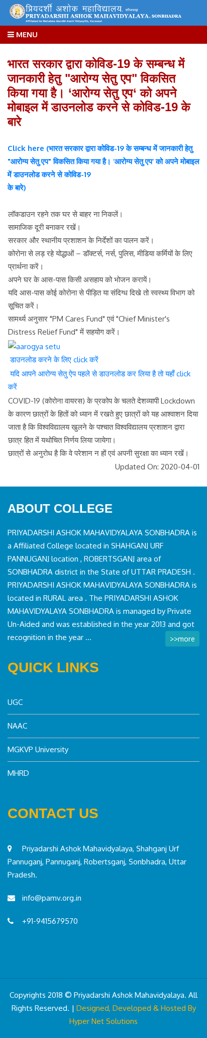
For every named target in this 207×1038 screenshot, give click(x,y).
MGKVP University (38, 749)
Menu (26, 34)
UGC (15, 702)
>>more (182, 638)
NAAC (17, 726)
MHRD (18, 773)
